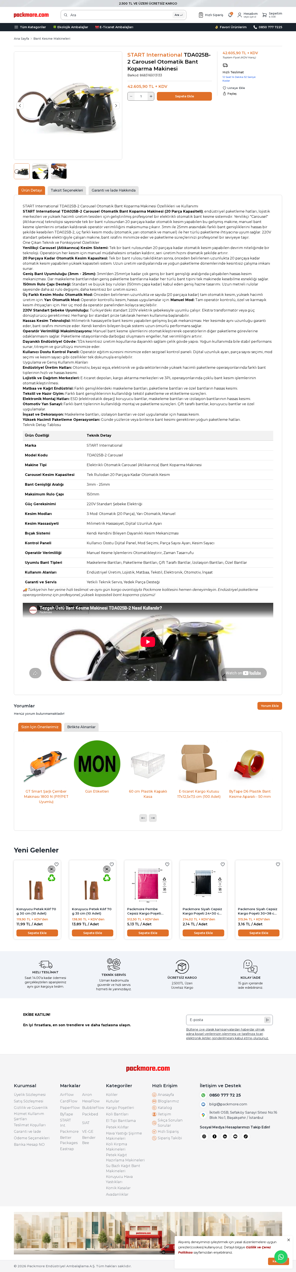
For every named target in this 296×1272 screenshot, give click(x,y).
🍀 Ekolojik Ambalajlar (70, 27)
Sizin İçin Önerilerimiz (40, 727)
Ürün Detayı (31, 190)
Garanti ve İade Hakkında (114, 190)
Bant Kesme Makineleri (51, 39)
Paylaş (232, 93)
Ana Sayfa (21, 39)
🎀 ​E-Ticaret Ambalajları (114, 27)
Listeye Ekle (236, 88)
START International (154, 55)
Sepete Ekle (184, 96)
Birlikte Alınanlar (81, 727)
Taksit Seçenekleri (67, 190)
